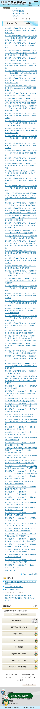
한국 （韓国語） (19, 647)
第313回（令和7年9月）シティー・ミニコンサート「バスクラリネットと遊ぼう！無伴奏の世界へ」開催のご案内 (21, 108)
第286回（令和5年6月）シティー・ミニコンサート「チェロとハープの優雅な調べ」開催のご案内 (21, 288)
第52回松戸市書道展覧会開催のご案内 (18, 595)
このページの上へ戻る (30, 574)
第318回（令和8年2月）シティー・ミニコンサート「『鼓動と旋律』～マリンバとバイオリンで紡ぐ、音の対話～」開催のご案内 (21, 73)
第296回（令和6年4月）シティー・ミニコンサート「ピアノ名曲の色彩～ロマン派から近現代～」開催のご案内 (21, 225)
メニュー (36, 5)
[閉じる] (2, 693)
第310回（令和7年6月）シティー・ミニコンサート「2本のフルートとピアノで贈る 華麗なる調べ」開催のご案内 (21, 131)
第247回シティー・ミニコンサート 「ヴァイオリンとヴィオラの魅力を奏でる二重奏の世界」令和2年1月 (21, 393)
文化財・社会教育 (18, 13)
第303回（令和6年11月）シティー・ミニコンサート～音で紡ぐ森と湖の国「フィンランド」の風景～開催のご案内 (20, 173)
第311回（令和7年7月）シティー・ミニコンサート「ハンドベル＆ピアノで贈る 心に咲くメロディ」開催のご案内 (21, 123)
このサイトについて (11, 674)
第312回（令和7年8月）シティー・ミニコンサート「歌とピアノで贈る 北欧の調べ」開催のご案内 (21, 116)
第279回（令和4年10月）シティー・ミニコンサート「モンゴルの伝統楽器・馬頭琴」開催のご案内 (20, 346)
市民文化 (15, 16)
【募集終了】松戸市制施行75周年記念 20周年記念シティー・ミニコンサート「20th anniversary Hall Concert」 (21, 450)
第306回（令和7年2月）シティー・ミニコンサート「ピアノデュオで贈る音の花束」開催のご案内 (21, 153)
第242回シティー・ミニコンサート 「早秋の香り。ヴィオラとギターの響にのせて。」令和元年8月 (21, 422)
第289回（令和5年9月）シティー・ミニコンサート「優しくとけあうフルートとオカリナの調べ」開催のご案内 (21, 273)
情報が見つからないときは (18, 627)
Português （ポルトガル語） (18, 667)
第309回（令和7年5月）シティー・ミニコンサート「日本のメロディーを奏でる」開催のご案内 (21, 138)
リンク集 (20, 680)
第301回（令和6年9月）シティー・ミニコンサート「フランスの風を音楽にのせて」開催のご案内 (21, 188)
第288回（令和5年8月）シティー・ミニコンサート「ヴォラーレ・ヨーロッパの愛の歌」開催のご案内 (21, 296)
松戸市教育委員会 (18, 11)
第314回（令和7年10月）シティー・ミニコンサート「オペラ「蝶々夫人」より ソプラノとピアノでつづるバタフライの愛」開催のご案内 (20, 101)
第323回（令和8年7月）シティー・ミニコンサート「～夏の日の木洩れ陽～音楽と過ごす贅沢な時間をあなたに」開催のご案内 (21, 38)
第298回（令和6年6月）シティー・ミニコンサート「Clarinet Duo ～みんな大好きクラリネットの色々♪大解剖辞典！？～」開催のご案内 (21, 211)
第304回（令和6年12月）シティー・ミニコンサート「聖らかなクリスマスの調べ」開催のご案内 (20, 166)
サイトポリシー (10, 677)
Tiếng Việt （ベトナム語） (18, 653)
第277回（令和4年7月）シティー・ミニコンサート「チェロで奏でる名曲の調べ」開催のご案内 (21, 358)
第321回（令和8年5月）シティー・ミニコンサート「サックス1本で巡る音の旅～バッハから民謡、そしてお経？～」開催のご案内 (21, 53)
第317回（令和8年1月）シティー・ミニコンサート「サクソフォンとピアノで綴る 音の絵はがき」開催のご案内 (21, 80)
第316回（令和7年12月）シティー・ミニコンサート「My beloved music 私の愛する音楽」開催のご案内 (21, 88)
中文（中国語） (19, 640)
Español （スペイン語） (19, 660)
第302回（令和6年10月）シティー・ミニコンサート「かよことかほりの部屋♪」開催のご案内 (20, 181)
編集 (36, 606)
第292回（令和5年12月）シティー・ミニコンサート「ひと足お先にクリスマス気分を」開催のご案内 (20, 253)
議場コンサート (10, 570)
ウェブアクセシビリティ (27, 677)
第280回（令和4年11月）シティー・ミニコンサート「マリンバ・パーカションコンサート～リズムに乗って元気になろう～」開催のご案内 (20, 338)
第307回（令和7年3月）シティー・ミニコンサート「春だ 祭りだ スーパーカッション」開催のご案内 (21, 146)
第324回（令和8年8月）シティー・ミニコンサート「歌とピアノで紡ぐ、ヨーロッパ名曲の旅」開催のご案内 (21, 30)
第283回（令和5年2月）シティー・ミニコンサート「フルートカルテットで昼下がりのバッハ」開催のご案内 (21, 318)
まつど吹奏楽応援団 (12, 589)
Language (30, 5)
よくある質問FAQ (17, 620)
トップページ (16, 8)
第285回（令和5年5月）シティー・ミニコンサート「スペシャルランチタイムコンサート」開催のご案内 (21, 281)
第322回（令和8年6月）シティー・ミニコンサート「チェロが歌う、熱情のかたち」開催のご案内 (21, 45)
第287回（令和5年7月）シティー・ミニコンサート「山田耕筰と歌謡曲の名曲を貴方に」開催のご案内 (21, 303)
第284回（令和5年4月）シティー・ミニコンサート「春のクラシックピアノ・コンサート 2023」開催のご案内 (21, 311)
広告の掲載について (28, 674)
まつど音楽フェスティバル (14, 587)
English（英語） (18, 634)
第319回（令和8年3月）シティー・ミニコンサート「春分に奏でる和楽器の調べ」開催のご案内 (21, 66)
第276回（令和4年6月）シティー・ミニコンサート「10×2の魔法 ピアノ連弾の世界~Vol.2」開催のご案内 (21, 366)
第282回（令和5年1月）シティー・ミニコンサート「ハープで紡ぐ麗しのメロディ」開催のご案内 (21, 325)
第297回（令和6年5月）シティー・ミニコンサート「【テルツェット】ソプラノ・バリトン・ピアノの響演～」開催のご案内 (21, 218)
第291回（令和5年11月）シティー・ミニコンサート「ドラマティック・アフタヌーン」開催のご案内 (20, 260)
